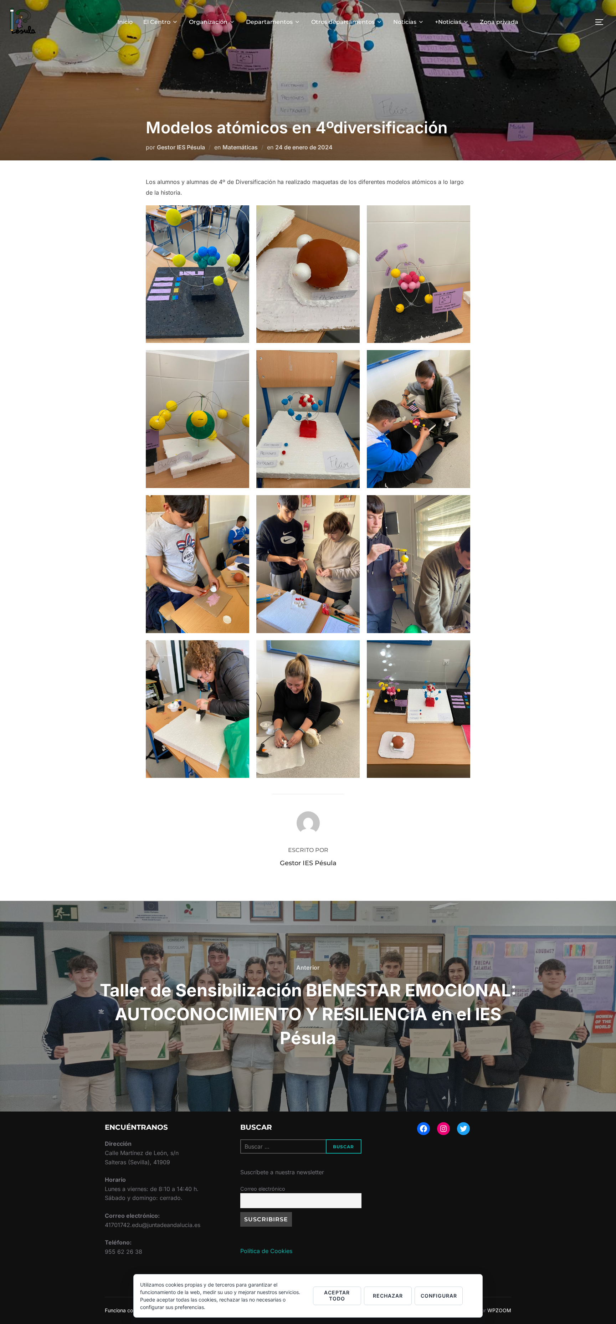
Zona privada (499, 22)
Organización (208, 22)
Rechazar (388, 1296)
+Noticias (448, 22)
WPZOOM (499, 1310)
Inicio (125, 22)
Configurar (439, 1296)
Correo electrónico (262, 1189)
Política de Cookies (266, 1250)
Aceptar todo (337, 1295)
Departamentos (269, 22)
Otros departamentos (343, 22)
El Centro (156, 22)
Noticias (404, 22)
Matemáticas (240, 147)
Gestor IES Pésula (181, 147)
